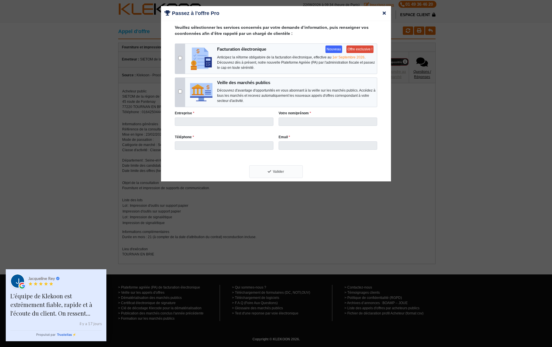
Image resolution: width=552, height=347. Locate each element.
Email (284, 137)
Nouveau (334, 49)
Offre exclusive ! (360, 49)
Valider (278, 172)
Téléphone (184, 137)
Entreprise (184, 113)
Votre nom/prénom (295, 113)
